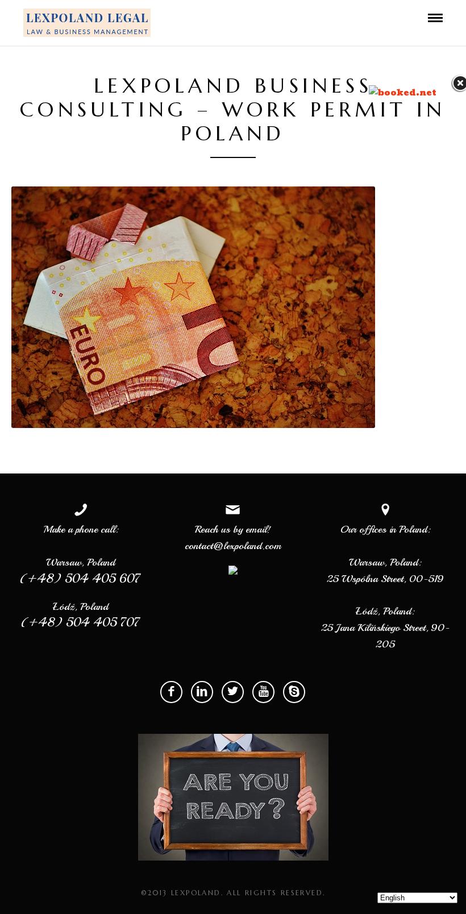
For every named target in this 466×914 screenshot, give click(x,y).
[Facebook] (171, 692)
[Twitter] (233, 692)
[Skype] (294, 692)
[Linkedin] (202, 692)
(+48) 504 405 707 (80, 622)
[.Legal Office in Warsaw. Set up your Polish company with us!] (87, 22)
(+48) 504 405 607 (81, 578)
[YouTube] (263, 692)
